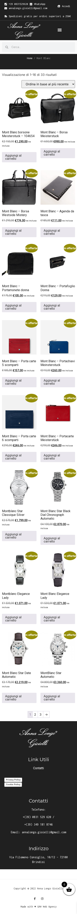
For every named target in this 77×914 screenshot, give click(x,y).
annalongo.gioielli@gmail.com (44, 832)
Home (29, 58)
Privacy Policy (13, 779)
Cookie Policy (13, 784)
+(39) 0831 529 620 (37, 817)
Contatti (38, 768)
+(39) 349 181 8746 (38, 824)
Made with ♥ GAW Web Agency (39, 906)
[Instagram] (42, 898)
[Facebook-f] (35, 898)
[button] (59, 30)
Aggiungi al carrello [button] (13, 157)
